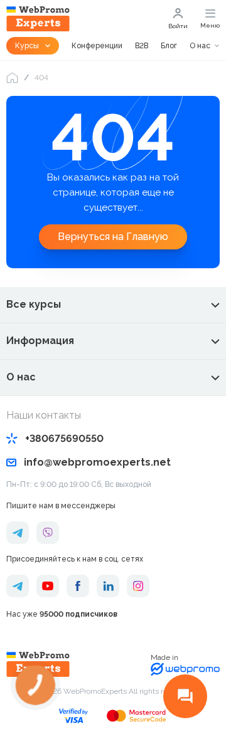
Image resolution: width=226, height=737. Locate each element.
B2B (141, 45)
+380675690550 (64, 438)
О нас (200, 45)
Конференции (97, 45)
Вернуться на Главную (113, 237)
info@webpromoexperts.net (97, 462)
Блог (169, 45)
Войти (178, 26)
